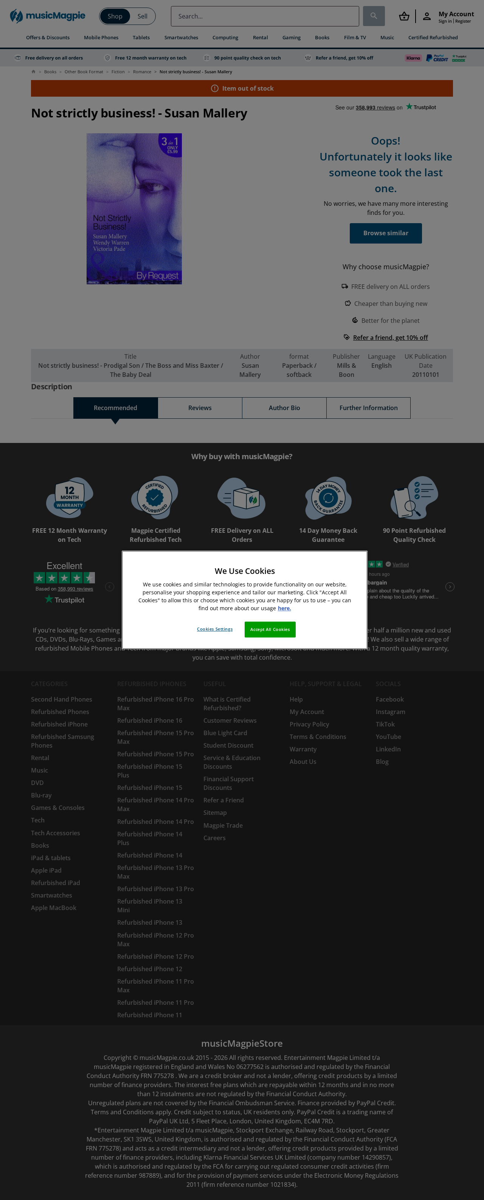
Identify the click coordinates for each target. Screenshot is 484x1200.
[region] (245, 600)
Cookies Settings (215, 629)
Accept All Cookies (270, 629)
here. (284, 608)
